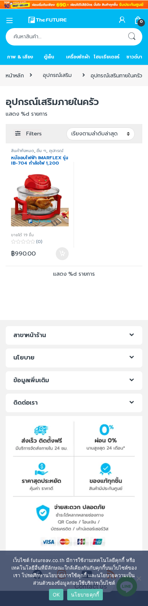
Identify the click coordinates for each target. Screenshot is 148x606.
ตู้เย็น (49, 56)
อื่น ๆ (41, 151)
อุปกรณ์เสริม (57, 75)
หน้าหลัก (15, 75)
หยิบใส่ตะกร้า (62, 253)
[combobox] (63, 37)
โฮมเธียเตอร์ (107, 56)
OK (56, 595)
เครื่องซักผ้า (78, 56)
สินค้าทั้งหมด (22, 151)
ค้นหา (131, 37)
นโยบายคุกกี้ (85, 595)
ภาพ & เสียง (20, 56)
